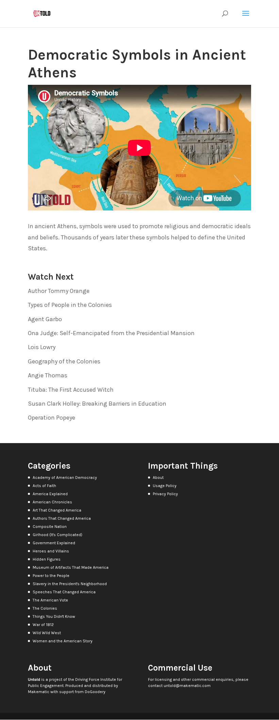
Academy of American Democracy (65, 477)
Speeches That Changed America (64, 592)
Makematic (38, 691)
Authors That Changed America (62, 518)
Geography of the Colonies (64, 361)
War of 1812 (43, 624)
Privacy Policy (165, 493)
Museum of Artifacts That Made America (71, 567)
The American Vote (50, 600)
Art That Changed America (57, 510)
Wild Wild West (47, 632)
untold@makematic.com (187, 685)
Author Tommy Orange (58, 291)
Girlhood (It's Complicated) (57, 534)
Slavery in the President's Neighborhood (70, 583)
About (158, 477)
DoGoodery (95, 691)
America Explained (50, 493)
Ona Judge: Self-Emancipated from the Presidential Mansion (111, 333)
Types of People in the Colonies (70, 305)
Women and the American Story (63, 641)
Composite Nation (50, 526)
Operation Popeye (51, 417)
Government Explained (54, 543)
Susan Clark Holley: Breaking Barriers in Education (97, 403)
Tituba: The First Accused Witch (71, 389)
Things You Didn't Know (54, 616)
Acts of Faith (44, 485)
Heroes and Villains (51, 551)
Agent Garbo (45, 319)
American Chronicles (52, 502)
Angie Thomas (47, 375)
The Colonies (45, 608)
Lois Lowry (41, 347)
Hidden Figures (47, 559)
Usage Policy (165, 485)
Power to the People (51, 575)
